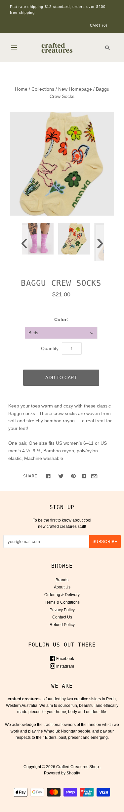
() (98, 25)
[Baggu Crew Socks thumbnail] (37, 238)
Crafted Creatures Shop (77, 767)
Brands (62, 580)
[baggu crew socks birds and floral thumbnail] (74, 238)
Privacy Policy (62, 610)
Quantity (50, 348)
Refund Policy (62, 624)
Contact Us (62, 617)
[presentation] (24, 243)
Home (21, 89)
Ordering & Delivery (62, 594)
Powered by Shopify (62, 773)
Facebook (64, 658)
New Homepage (75, 89)
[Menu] (14, 47)
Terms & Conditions (62, 602)
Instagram (64, 666)
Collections (42, 89)
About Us (62, 587)
